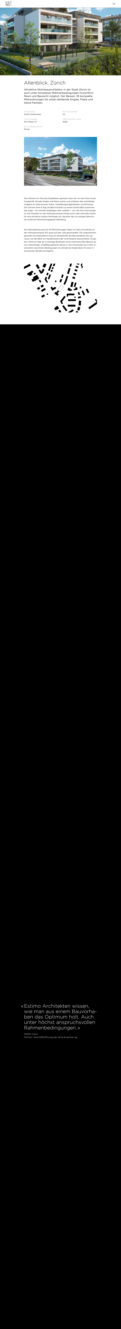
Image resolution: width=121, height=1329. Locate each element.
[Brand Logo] (9, 4)
